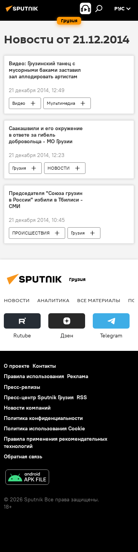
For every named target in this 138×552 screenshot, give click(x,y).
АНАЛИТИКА (53, 300)
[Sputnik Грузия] (23, 11)
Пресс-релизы (22, 386)
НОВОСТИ (59, 168)
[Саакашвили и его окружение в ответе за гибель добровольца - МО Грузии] (109, 129)
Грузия (19, 168)
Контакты (44, 365)
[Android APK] (27, 478)
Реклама (77, 376)
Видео (18, 103)
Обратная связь (23, 456)
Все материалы (98, 300)
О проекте (17, 365)
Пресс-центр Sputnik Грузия (39, 397)
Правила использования (34, 376)
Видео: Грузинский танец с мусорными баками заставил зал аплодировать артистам (45, 70)
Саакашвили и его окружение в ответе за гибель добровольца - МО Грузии (46, 135)
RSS (82, 397)
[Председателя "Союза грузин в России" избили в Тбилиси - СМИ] (109, 194)
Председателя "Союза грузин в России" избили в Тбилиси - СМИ (46, 200)
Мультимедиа (61, 103)
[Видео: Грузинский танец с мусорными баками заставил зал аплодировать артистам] (109, 64)
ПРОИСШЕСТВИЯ (30, 233)
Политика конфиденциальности (43, 418)
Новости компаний (27, 407)
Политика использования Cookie (44, 428)
